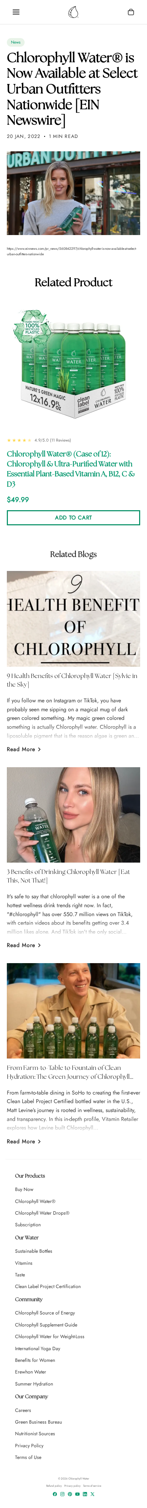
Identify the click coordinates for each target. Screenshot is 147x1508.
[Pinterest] (69, 1494)
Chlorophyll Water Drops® (42, 1212)
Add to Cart (73, 518)
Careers (23, 1410)
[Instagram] (62, 1494)
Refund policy (54, 1486)
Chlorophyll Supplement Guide (46, 1324)
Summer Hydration (34, 1383)
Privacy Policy (29, 1445)
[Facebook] (54, 1494)
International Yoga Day (37, 1348)
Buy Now (24, 1189)
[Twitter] (92, 1494)
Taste (20, 1274)
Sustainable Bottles (33, 1251)
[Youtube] (77, 1494)
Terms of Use (28, 1457)
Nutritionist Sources (35, 1433)
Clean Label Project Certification (48, 1286)
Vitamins (23, 1263)
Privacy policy (72, 1486)
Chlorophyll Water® (35, 1201)
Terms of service (92, 1486)
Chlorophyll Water (78, 1479)
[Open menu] (16, 12)
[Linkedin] (85, 1494)
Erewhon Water (30, 1371)
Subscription (28, 1224)
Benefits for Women (35, 1360)
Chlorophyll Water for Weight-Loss (49, 1336)
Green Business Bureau (38, 1421)
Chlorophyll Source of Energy (45, 1312)
